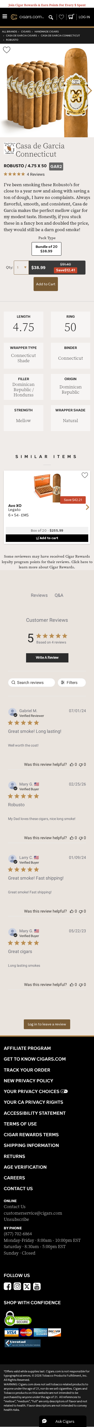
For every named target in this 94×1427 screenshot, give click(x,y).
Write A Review (47, 657)
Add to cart (49, 538)
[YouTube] (37, 1287)
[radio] (46, 249)
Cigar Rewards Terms (31, 1134)
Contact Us (15, 1207)
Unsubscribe (16, 1219)
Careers (14, 1178)
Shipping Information (31, 1145)
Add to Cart (45, 284)
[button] (71, 764)
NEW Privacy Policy (28, 1081)
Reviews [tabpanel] (39, 595)
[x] (27, 1286)
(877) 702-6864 (18, 1234)
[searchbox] (31, 682)
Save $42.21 (73, 500)
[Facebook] (7, 1287)
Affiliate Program (27, 1048)
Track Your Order (27, 1070)
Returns (14, 1156)
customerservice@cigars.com (33, 1213)
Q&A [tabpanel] (59, 595)
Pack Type (47, 238)
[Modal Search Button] (51, 17)
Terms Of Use (20, 1124)
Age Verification (25, 1167)
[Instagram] (17, 1287)
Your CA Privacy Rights (33, 1102)
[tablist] (47, 595)
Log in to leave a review (47, 1024)
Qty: (10, 267)
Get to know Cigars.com (35, 1059)
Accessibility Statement (35, 1113)
